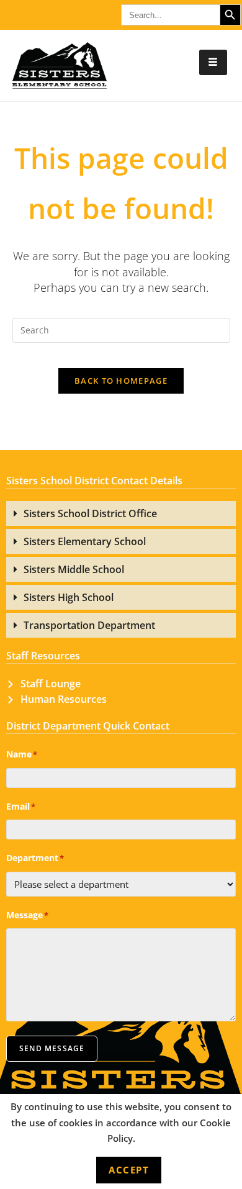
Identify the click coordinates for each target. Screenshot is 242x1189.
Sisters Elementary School (85, 541)
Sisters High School (69, 597)
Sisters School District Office (90, 513)
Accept (129, 1170)
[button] (121, 513)
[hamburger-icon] (213, 63)
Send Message (51, 1048)
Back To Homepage (121, 380)
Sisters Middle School (74, 569)
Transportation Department (89, 625)
